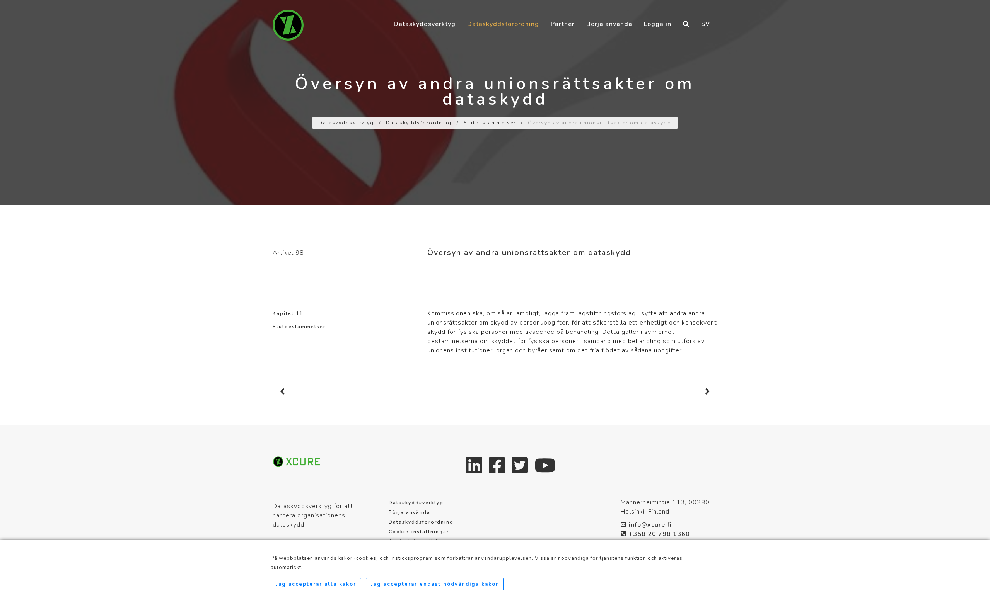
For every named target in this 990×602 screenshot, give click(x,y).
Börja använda (609, 24)
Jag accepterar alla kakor (316, 584)
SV (705, 24)
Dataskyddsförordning (503, 24)
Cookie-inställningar (419, 532)
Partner (563, 24)
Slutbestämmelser (490, 123)
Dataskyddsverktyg (425, 24)
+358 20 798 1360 (659, 534)
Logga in (657, 24)
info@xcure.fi (650, 524)
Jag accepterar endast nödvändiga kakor (434, 584)
